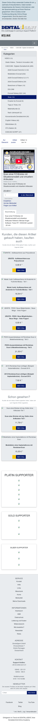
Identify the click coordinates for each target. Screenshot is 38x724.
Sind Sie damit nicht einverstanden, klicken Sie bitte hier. (14, 17)
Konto (19, 594)
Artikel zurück (14, 141)
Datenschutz (19, 617)
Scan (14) (11, 97)
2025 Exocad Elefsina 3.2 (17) (18, 78)
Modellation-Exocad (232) (16, 74)
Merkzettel (19, 598)
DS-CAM (10, 89)
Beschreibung (10, 212)
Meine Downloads (19, 601)
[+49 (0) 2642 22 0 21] (18, 35)
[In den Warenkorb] (14, 270)
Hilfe (19, 585)
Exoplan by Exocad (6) (15, 101)
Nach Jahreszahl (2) (14, 112)
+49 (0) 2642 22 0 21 (19, 665)
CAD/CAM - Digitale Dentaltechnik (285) (19, 66)
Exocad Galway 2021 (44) (16, 93)
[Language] (25, 35)
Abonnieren (31, 693)
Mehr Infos (20, 270)
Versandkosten (31, 711)
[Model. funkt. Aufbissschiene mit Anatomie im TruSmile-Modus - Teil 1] (19, 280)
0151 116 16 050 (19, 679)
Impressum (19, 611)
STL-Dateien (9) (10, 128)
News (19, 634)
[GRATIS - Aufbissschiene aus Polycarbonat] (19, 252)
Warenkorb (19, 591)
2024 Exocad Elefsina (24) (16, 81)
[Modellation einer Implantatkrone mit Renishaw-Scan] (19, 438)
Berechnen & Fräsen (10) (16, 85)
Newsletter (19, 630)
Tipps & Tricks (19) (14, 105)
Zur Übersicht (4, 141)
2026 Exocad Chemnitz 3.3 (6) (18, 70)
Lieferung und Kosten (19, 620)
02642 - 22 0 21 (20, 669)
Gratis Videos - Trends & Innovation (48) (19, 62)
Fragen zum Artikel (10, 205)
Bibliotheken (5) (10, 124)
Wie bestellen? (19, 627)
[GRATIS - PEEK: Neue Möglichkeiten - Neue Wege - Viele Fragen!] (19, 309)
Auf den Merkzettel (10, 203)
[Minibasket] (35, 35)
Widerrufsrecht (19, 624)
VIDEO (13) (8, 58)
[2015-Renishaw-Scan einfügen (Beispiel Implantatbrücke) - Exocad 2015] (19, 367)
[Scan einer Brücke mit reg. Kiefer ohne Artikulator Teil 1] (19, 409)
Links (19, 588)
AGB (19, 614)
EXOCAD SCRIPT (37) (13, 132)
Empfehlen (7, 201)
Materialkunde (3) (13, 109)
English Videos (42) (12, 120)
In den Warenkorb (27, 195)
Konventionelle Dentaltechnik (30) (17, 116)
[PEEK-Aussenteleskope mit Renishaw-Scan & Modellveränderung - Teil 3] (19, 338)
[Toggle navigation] (34, 43)
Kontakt (19, 581)
